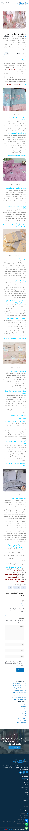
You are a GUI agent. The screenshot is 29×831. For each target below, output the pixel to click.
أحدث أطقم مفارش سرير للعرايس (18, 694)
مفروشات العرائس (21, 722)
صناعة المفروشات (12, 69)
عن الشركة (25, 782)
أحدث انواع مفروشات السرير (19, 699)
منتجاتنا (26, 789)
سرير (10, 587)
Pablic (24, 715)
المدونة (26, 792)
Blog (25, 704)
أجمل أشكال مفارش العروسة (19, 685)
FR (25, 711)
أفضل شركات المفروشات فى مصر (12, 84)
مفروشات (16, 587)
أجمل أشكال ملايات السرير (20, 687)
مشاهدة (6, 36)
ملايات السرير (23, 724)
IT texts (24, 713)
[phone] (26, 828)
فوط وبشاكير (23, 720)
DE (25, 708)
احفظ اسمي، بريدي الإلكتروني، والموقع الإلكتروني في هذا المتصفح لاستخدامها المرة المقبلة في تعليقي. (14, 663)
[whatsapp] (26, 824)
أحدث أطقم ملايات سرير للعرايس (18, 697)
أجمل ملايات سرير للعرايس (20, 690)
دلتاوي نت (11, 829)
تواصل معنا (25, 797)
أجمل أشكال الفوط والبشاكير (19, 683)
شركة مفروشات (22, 717)
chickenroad (23, 706)
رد (5, 615)
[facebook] (26, 820)
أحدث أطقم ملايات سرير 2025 (19, 695)
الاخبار (26, 794)
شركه (23, 587)
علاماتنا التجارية (24, 787)
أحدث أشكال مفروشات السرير (19, 692)
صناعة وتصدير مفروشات (20, 718)
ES (25, 710)
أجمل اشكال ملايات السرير (20, 688)
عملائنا (26, 784)
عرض (6, 53)
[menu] (2, 3)
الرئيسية (26, 779)
